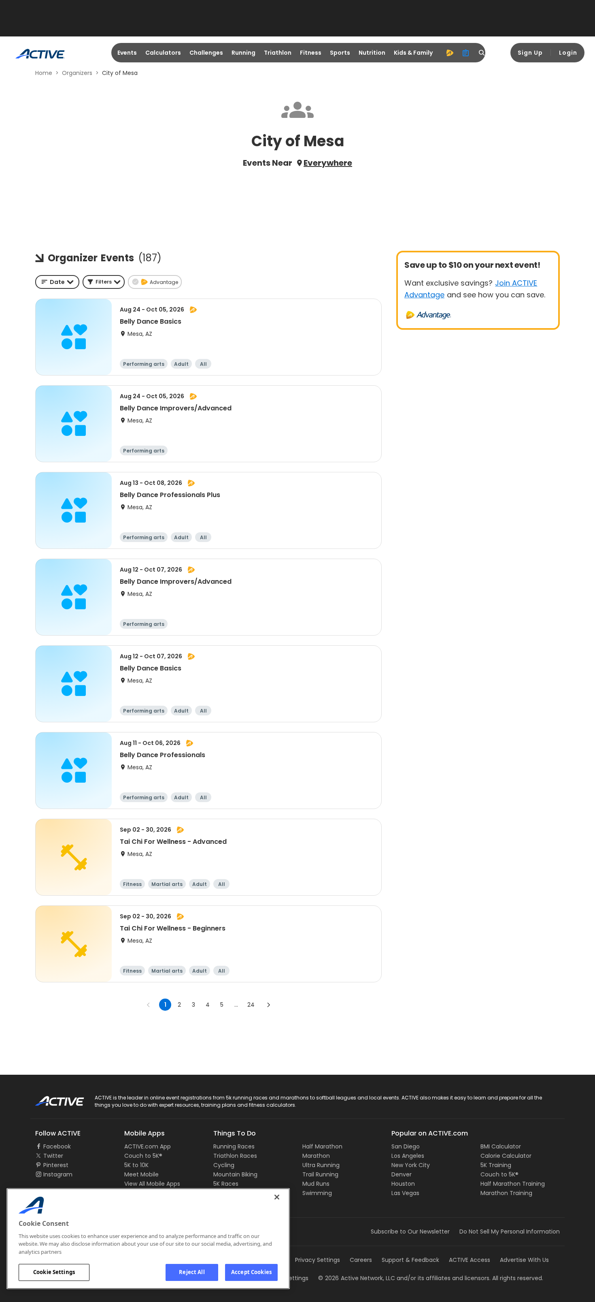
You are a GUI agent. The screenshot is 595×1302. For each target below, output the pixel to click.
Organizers (77, 73)
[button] (104, 282)
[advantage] (449, 52)
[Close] (277, 1197)
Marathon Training (506, 1193)
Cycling (223, 1165)
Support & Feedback (410, 1260)
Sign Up (530, 53)
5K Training (495, 1165)
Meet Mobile (141, 1174)
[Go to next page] (268, 1005)
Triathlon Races (235, 1156)
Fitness (310, 53)
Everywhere (328, 163)
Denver (401, 1174)
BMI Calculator (500, 1146)
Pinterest (55, 1165)
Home (43, 73)
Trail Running (320, 1174)
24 (251, 1005)
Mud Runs (315, 1184)
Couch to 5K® (143, 1156)
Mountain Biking (235, 1174)
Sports (340, 53)
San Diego (405, 1146)
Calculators (163, 53)
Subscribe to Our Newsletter (410, 1231)
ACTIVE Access (469, 1260)
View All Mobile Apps (152, 1184)
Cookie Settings (54, 1272)
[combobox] (57, 282)
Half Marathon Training (512, 1184)
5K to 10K (136, 1165)
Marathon (316, 1156)
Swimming (317, 1193)
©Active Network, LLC (356, 1278)
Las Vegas (405, 1193)
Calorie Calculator (505, 1156)
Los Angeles (407, 1156)
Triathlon (277, 53)
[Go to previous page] (148, 1005)
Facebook (57, 1146)
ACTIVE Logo (52, 1098)
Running (243, 53)
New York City (410, 1165)
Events (127, 53)
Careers (361, 1260)
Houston (403, 1184)
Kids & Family (413, 53)
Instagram (57, 1174)
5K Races (225, 1184)
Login (568, 53)
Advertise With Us (524, 1260)
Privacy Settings (317, 1260)
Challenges (206, 53)
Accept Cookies (251, 1272)
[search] (482, 52)
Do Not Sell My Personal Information (509, 1231)
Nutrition (372, 53)
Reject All (191, 1272)
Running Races (234, 1146)
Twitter (53, 1156)
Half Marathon (322, 1146)
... (236, 1005)
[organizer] (466, 52)
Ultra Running (321, 1165)
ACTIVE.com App (147, 1146)
